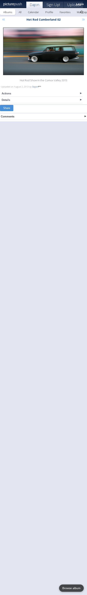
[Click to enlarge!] (43, 51)
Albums (7, 12)
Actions (6, 93)
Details (6, 99)
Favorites (65, 12)
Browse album (71, 588)
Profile (49, 12)
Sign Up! (53, 4)
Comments (7, 116)
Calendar (33, 12)
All (20, 12)
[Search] (82, 12)
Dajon (34, 4)
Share (6, 108)
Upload (73, 4)
